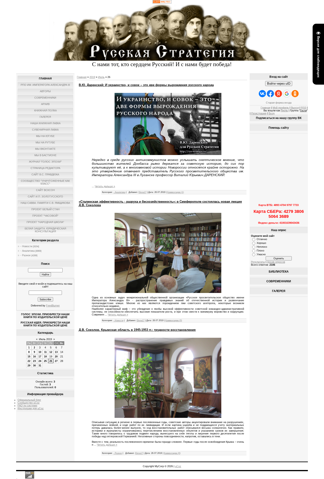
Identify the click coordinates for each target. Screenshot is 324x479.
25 (45, 361)
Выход (295, 107)
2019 (92, 77)
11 (45, 352)
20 (56, 356)
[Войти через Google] (287, 93)
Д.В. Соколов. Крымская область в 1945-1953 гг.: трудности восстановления (137, 330)
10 (39, 352)
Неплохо (262, 246)
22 (29, 361)
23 (34, 361)
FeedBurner (53, 305)
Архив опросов (276, 261)
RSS (303, 107)
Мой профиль (281, 107)
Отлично (262, 239)
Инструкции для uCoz (31, 408)
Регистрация (258, 113)
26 (50, 361)
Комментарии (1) (175, 192)
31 (39, 365)
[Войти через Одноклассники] (295, 93)
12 (50, 352)
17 (39, 356)
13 (56, 352)
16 (34, 356)
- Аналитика (27, 250)
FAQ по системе (27, 405)
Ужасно (261, 254)
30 (34, 365)
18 (45, 356)
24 (39, 361)
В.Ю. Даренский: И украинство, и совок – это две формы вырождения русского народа (146, 85)
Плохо (260, 250)
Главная (82, 77)
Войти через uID (278, 83)
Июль (101, 77)
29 (29, 365)
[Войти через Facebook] (270, 93)
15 (29, 356)
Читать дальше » (105, 186)
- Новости (26, 246)
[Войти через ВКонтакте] (262, 93)
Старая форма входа (279, 102)
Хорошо (261, 243)
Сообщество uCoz (29, 402)
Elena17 (142, 192)
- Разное (25, 255)
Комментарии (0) (173, 320)
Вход (271, 113)
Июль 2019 (45, 339)
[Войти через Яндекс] (278, 93)
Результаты (258, 261)
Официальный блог (29, 399)
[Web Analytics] (162, 2)
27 (56, 361)
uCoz (178, 466)
